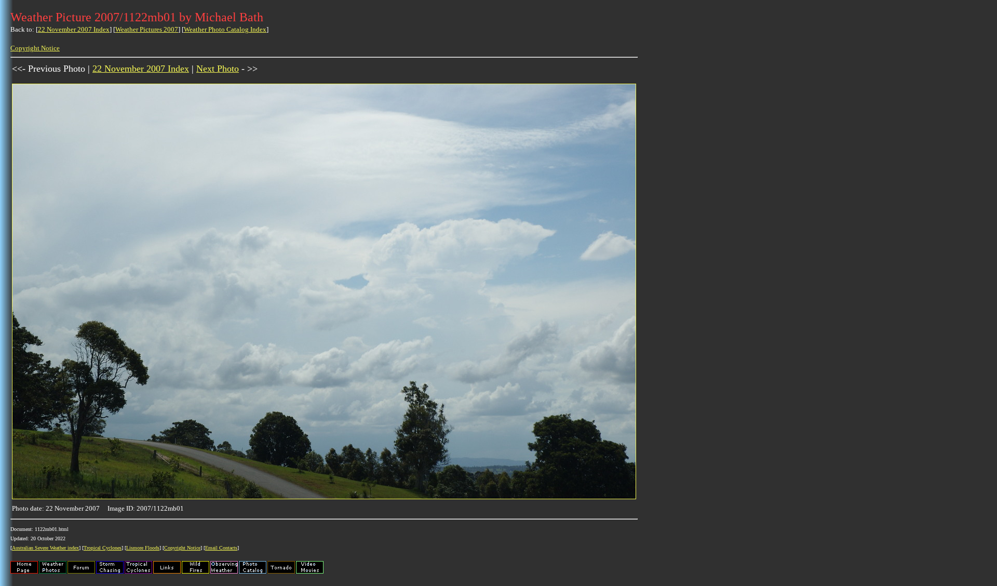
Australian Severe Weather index (45, 548)
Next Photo (217, 68)
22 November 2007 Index (74, 29)
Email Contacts (221, 548)
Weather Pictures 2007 (146, 29)
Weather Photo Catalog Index (225, 29)
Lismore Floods (142, 548)
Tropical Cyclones (103, 548)
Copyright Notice (35, 48)
